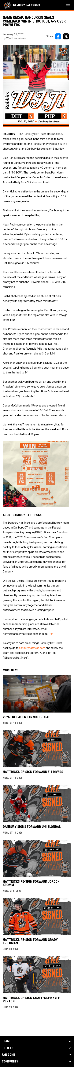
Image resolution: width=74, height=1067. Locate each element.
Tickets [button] (7, 1048)
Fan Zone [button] (8, 1054)
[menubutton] (68, 5)
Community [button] (10, 1061)
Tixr (50, 633)
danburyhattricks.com (32, 647)
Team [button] (5, 1041)
